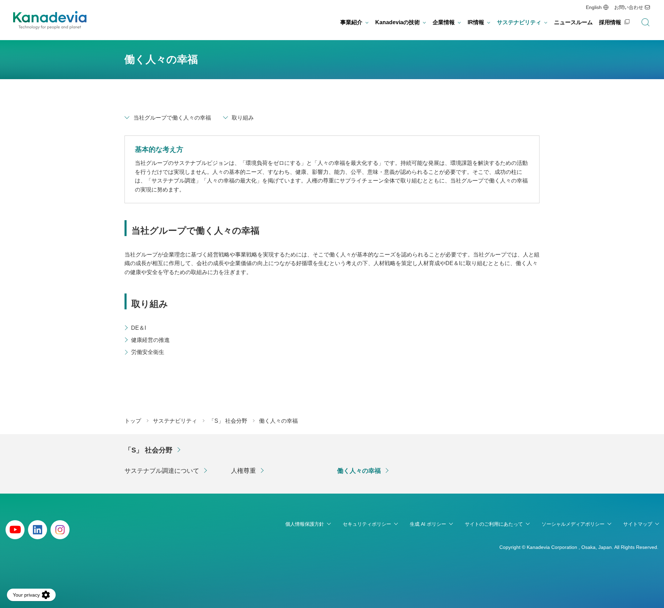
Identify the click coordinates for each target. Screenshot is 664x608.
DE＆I (138, 328)
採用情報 (610, 22)
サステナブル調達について (161, 470)
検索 (645, 22)
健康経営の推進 (150, 340)
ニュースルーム (573, 22)
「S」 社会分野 (148, 450)
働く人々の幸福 (359, 470)
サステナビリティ (519, 22)
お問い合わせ (628, 7)
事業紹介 (351, 22)
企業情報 (444, 22)
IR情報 (476, 22)
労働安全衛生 (147, 352)
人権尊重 (243, 470)
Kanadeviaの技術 (397, 22)
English (594, 7)
